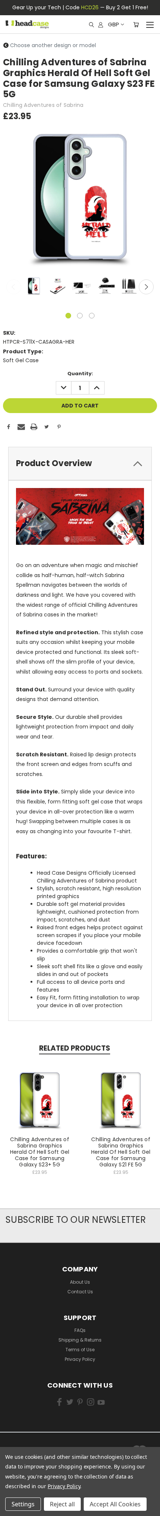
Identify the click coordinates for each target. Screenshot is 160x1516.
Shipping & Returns (80, 1340)
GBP (113, 24)
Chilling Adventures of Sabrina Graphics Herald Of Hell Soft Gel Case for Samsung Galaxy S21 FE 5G (121, 1152)
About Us (80, 1282)
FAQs (80, 1330)
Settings (23, 1504)
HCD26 (90, 7)
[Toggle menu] (150, 23)
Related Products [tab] (74, 1048)
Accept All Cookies (115, 1504)
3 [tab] (92, 315)
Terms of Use (80, 1349)
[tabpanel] (33, 286)
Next (146, 286)
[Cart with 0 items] (136, 24)
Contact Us (80, 1292)
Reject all (62, 1504)
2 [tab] (80, 315)
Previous (13, 286)
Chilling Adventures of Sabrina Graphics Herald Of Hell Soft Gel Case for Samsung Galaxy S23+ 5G (40, 1152)
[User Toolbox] (101, 24)
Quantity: (80, 373)
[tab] (80, 463)
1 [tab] (68, 315)
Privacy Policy (80, 1359)
